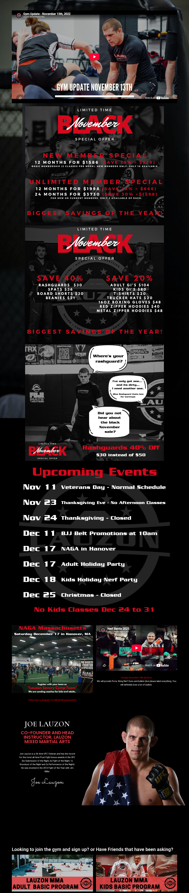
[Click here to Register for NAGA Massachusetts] (52, 700)
